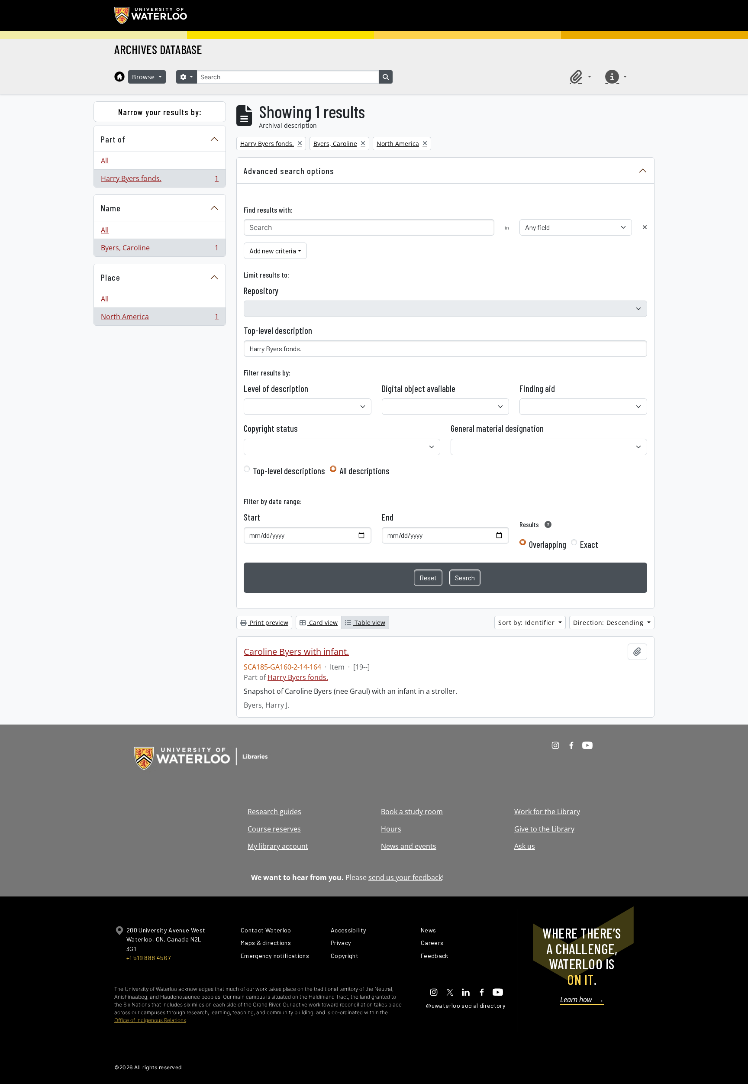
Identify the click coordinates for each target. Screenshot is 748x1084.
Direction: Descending (609, 622)
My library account (278, 846)
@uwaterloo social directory (466, 1005)
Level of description (276, 388)
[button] (579, 76)
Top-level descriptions (289, 471)
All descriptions (364, 471)
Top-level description (278, 330)
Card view (322, 622)
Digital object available (418, 388)
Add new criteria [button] (272, 250)
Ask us (524, 846)
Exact (589, 544)
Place (110, 277)
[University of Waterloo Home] (151, 15)
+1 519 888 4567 (148, 957)
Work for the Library (547, 811)
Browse (144, 77)
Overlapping (547, 544)
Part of (113, 139)
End (387, 517)
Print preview (268, 622)
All (105, 160)
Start (252, 517)
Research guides (274, 811)
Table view (369, 622)
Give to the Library (544, 829)
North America (159, 318)
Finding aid (537, 388)
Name (111, 208)
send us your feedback (405, 877)
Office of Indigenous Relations (150, 1020)
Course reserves (274, 829)
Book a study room (412, 811)
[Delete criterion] (644, 227)
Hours (391, 829)
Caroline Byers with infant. (296, 652)
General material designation (497, 428)
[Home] (119, 76)
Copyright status (271, 428)
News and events (408, 846)
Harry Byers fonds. (159, 180)
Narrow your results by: (160, 112)
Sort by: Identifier (527, 622)
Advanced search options (289, 170)
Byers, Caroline (159, 249)
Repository (261, 290)
